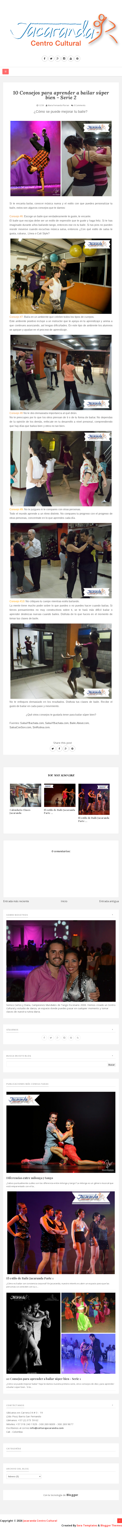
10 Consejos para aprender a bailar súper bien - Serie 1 (43, 1379)
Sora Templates (87, 1525)
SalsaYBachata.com (32, 723)
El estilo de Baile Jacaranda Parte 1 (30, 1278)
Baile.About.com (79, 723)
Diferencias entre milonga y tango (29, 1178)
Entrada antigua (109, 901)
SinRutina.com (41, 727)
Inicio (64, 901)
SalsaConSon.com (20, 727)
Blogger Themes (111, 1525)
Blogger (72, 1495)
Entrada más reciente (16, 901)
